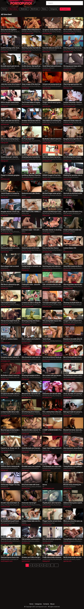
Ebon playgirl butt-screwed (10, 266)
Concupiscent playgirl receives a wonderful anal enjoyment (52, 302)
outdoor (40, 359)
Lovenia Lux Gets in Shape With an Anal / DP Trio (32, 302)
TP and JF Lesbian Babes (9, 339)
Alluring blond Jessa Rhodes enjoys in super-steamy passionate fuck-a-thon (73, 448)
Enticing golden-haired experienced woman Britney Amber (73, 48)
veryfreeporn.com (27, 33)
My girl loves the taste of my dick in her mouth (73, 211)
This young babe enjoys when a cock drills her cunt (52, 321)
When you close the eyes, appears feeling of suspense (73, 521)
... (52, 565)
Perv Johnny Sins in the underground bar (52, 412)
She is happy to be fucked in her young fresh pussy (32, 339)
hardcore (51, 50)
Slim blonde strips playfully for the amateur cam (52, 539)
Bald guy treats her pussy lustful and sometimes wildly (73, 412)
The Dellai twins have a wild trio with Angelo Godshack (73, 375)
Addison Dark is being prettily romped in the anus (11, 466)
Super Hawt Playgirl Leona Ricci (52, 448)
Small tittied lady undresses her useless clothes (52, 66)
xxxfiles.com (5, 88)
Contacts (46, 604)
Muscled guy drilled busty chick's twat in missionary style (11, 430)
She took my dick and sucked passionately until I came (73, 193)
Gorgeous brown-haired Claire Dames (11, 357)
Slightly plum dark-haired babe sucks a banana (52, 503)
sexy (2, 505)
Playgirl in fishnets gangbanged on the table (11, 175)
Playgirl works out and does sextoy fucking (52, 521)
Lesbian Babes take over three (32, 521)
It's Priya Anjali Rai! (28, 139)
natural (37, 414)
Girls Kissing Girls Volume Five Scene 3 (73, 157)
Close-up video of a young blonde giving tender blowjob (73, 393)
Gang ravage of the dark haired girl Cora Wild (32, 84)
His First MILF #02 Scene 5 (72, 29)
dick (44, 141)
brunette (29, 31)
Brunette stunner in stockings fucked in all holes (52, 230)
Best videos (13, 9)
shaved (41, 104)
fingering (49, 159)
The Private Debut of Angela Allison (32, 102)
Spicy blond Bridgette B (8, 29)
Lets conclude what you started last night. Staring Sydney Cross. (52, 284)
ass (20, 141)
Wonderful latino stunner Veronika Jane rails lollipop (32, 430)
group (36, 450)
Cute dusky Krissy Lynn (8, 302)
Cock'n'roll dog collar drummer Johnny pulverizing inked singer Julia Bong (11, 48)
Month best (34, 9)
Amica (45, 484)
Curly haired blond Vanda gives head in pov (52, 357)
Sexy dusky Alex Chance (50, 248)
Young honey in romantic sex (31, 266)
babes (45, 122)
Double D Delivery (6, 230)
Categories (53, 9)
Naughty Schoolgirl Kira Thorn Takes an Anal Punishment (73, 139)
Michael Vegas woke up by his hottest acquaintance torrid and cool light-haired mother (52, 193)
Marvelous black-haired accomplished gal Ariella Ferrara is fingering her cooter (52, 157)
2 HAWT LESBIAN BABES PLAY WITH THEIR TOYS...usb (52, 430)
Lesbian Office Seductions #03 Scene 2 (32, 29)
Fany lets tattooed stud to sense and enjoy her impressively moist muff (52, 48)
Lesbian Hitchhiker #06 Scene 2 (73, 102)
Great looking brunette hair (72, 230)
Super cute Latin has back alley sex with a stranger (11, 120)
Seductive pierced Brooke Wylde (32, 248)
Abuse (52, 604)
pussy (24, 213)
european (33, 104)
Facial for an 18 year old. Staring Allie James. (11, 448)
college (35, 31)
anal (27, 50)
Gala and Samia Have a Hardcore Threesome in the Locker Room (11, 557)
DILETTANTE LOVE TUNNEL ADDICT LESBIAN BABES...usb (32, 211)
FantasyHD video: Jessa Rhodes (32, 284)
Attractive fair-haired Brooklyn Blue (32, 393)
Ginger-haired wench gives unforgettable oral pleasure (52, 102)
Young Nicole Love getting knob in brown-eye (73, 466)
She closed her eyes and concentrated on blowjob (32, 357)
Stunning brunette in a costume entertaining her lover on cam (11, 248)
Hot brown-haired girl (29, 503)
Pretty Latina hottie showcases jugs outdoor (52, 557)
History (44, 9)
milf (7, 50)
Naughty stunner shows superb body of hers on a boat (11, 211)
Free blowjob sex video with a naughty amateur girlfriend (52, 466)
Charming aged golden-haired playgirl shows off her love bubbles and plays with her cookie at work (73, 84)
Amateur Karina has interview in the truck (32, 120)
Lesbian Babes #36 (69, 248)
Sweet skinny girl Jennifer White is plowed (11, 157)
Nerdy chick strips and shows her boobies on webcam (73, 557)
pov (36, 68)
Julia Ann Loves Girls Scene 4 (11, 84)
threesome (4, 486)
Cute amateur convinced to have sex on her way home (32, 539)
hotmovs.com (67, 88)
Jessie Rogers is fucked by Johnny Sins (11, 193)
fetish (24, 50)
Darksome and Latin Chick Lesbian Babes (32, 193)
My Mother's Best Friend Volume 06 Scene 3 (52, 139)
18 (1, 450)
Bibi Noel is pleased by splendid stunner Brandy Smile (11, 284)
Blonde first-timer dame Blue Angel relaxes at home (73, 430)
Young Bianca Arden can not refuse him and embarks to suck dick (73, 539)
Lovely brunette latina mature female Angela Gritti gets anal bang (11, 412)
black (44, 159)
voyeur (78, 559)
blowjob (70, 31)
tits (7, 31)
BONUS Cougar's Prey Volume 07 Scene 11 (52, 175)
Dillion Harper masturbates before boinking (11, 102)
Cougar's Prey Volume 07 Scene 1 (73, 321)
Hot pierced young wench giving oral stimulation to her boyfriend (52, 84)
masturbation (75, 86)
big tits (3, 31)
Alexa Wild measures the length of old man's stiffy (73, 266)
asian (29, 359)
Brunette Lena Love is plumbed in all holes (32, 466)
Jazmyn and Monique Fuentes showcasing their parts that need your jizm (52, 211)
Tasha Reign (47, 339)
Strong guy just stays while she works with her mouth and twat (73, 66)
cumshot (20, 31)
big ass (54, 122)
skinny (3, 159)
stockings (46, 232)
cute (2, 122)
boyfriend (46, 86)
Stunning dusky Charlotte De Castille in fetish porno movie (32, 48)
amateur (3, 68)
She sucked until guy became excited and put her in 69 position (52, 375)
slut (23, 323)
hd (39, 31)
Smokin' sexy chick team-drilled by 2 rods (11, 503)
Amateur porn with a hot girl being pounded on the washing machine (32, 557)
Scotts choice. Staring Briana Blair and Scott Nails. (32, 66)
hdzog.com (4, 51)
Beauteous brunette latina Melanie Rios (73, 339)
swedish (72, 232)
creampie (13, 559)
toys (27, 213)
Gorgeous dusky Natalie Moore (52, 29)
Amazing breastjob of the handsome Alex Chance (32, 375)
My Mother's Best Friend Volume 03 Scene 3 (11, 375)
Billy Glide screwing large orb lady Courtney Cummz (11, 139)
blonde (10, 31)
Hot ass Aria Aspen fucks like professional (11, 321)
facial (15, 31)
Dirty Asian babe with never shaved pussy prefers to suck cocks (32, 484)
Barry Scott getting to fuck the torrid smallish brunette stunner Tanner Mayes (73, 357)
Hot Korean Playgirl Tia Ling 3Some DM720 (11, 484)
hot (23, 559)
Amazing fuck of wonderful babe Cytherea (32, 157)
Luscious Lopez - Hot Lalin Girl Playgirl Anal (32, 230)
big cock (12, 50)
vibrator (55, 304)
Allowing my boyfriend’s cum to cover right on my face (73, 302)
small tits (36, 86)
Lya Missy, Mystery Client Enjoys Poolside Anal (32, 175)
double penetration (39, 304)
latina (9, 68)
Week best (24, 9)
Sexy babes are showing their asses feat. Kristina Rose (52, 120)
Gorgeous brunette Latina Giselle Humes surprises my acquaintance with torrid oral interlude (11, 393)
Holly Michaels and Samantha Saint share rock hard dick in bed (32, 448)
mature (78, 31)
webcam (51, 68)
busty (2, 432)
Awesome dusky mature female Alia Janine (73, 120)
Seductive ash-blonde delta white (52, 393)
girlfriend (57, 468)
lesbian (18, 86)
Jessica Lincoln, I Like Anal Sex (11, 539)
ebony (24, 195)
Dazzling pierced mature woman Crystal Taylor (52, 266)
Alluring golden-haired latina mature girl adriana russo (73, 284)
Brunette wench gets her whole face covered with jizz (11, 66)
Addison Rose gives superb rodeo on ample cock (73, 503)
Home (4, 9)
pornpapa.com (5, 33)
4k (22, 104)
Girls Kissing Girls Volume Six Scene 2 (32, 412)
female (71, 122)
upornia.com (5, 70)
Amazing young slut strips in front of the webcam (32, 321)
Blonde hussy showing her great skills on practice (73, 484)
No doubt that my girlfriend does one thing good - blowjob (11, 521)
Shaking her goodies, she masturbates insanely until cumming (73, 175)
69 (43, 377)
